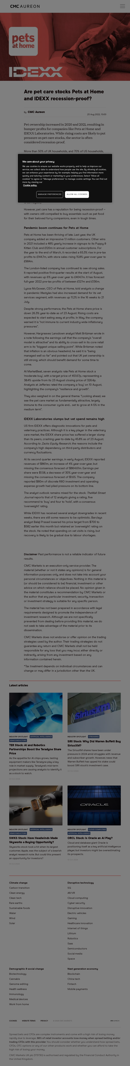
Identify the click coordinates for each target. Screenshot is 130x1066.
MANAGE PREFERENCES (49, 194)
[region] (65, 178)
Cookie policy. (30, 185)
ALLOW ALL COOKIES (77, 194)
